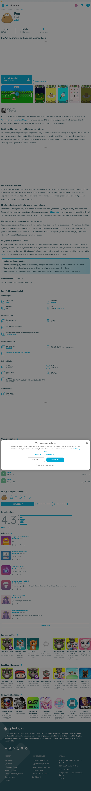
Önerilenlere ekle (61, 504)
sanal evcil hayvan (21, 120)
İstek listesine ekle (44, 504)
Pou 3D (46, 652)
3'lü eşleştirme (55, 212)
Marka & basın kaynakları (14, 774)
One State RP (7, 1)
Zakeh (16, 20)
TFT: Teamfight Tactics (61, 1)
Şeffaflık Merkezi (11, 770)
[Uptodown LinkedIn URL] (22, 748)
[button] (45, 454)
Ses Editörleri (71, 1)
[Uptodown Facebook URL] (26, 748)
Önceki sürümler (40, 82)
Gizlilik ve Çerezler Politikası (69, 766)
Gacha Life (46, 711)
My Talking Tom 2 (7, 652)
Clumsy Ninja (20, 681)
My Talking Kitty (72, 681)
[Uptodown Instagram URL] (18, 748)
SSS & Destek (36, 777)
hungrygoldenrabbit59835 (20, 537)
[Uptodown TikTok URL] (10, 748)
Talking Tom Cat (46, 681)
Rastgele (53, 302)
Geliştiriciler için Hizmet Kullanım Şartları (71, 774)
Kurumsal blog (10, 777)
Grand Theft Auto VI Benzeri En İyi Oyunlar (31, 1)
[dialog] (45, 455)
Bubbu (33, 652)
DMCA (61, 778)
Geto (89, 1)
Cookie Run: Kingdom (81, 1)
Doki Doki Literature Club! (59, 712)
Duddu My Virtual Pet (20, 652)
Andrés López (11, 110)
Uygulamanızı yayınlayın (41, 764)
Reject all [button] (35, 460)
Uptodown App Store (40, 760)
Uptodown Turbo (40, 774)
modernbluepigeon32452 (20, 552)
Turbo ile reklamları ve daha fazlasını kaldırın (44, 73)
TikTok (3, 254)
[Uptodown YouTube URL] (6, 748)
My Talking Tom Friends (72, 652)
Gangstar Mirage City (7, 712)
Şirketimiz (8, 764)
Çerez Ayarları (64, 769)
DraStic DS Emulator (72, 712)
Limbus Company (15, 1)
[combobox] (87, 443)
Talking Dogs (85, 681)
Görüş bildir (18, 504)
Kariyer (7, 780)
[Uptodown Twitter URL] (14, 748)
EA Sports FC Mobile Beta (48, 1)
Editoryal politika (11, 767)
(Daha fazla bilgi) (11, 334)
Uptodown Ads (37, 770)
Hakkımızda (9, 760)
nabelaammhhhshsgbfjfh (20, 611)
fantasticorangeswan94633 (20, 581)
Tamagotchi (5, 120)
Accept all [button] (55, 460)
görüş (4, 32)
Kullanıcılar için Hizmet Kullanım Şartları (70, 761)
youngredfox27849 (18, 566)
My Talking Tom (59, 652)
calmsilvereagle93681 (18, 596)
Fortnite (85, 711)
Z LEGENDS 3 (20, 711)
